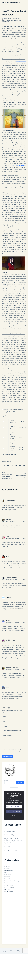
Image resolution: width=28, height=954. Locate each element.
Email (5, 721)
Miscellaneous (8, 885)
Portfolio (7, 889)
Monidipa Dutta (10, 640)
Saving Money (8, 891)
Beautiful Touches (11, 577)
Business (6, 868)
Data (5, 872)
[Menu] (25, 2)
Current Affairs (8, 870)
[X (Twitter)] (8, 465)
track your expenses (18, 165)
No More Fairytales (11, 2)
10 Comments (5, 21)
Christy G (8, 597)
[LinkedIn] (12, 465)
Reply (24, 502)
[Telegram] (16, 465)
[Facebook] (4, 465)
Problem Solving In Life (11, 835)
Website (5, 726)
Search (6, 780)
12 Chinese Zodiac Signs (13, 449)
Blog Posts (5, 20)
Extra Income (8, 875)
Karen (7, 687)
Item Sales (7, 883)
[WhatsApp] (20, 465)
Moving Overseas (9, 831)
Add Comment (7, 735)
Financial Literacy (18, 20)
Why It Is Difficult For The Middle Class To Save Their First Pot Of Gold (13, 841)
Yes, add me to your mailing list (12, 730)
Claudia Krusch (10, 500)
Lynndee (8, 519)
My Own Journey (9, 887)
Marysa (8, 620)
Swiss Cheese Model (10, 851)
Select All (6, 409)
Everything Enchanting (12, 667)
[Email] (24, 465)
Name (5, 716)
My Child (7, 847)
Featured (10, 20)
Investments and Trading (11, 881)
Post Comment (7, 756)
